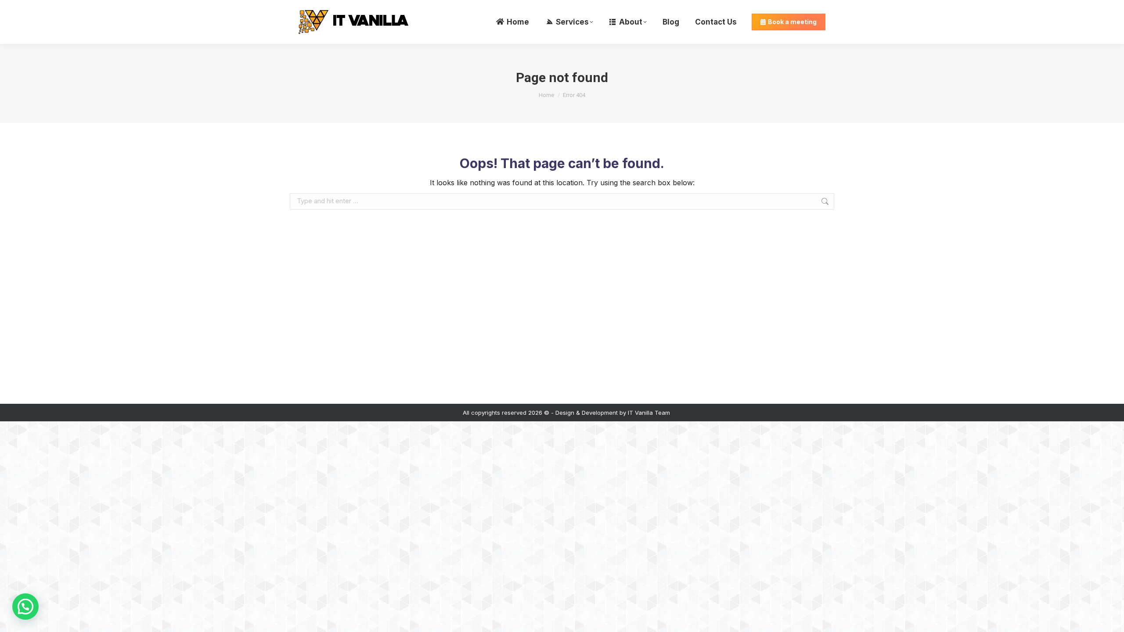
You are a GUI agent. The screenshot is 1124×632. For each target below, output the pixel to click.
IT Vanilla (640, 412)
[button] (25, 606)
